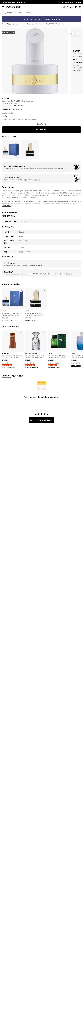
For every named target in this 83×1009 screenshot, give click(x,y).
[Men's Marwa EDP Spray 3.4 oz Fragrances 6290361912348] (44, 332)
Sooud (17, 24)
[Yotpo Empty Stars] (6, 106)
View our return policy (35, 265)
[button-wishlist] (76, 7)
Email (44, 274)
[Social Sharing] (72, 33)
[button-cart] (80, 7)
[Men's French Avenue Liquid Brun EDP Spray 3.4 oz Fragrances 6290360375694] (21, 332)
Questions (17, 375)
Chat (49, 274)
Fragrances (10, 24)
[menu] (3, 7)
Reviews (6, 375)
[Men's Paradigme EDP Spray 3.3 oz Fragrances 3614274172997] (67, 332)
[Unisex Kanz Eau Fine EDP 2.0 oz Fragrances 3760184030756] (77, 33)
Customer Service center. (67, 274)
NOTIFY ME (41, 129)
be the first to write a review (41, 420)
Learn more (60, 168)
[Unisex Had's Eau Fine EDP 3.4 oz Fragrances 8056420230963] (21, 290)
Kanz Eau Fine (25, 24)
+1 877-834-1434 (36, 274)
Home (3, 24)
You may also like (9, 136)
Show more (6, 205)
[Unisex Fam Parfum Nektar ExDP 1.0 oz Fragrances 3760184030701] (44, 290)
